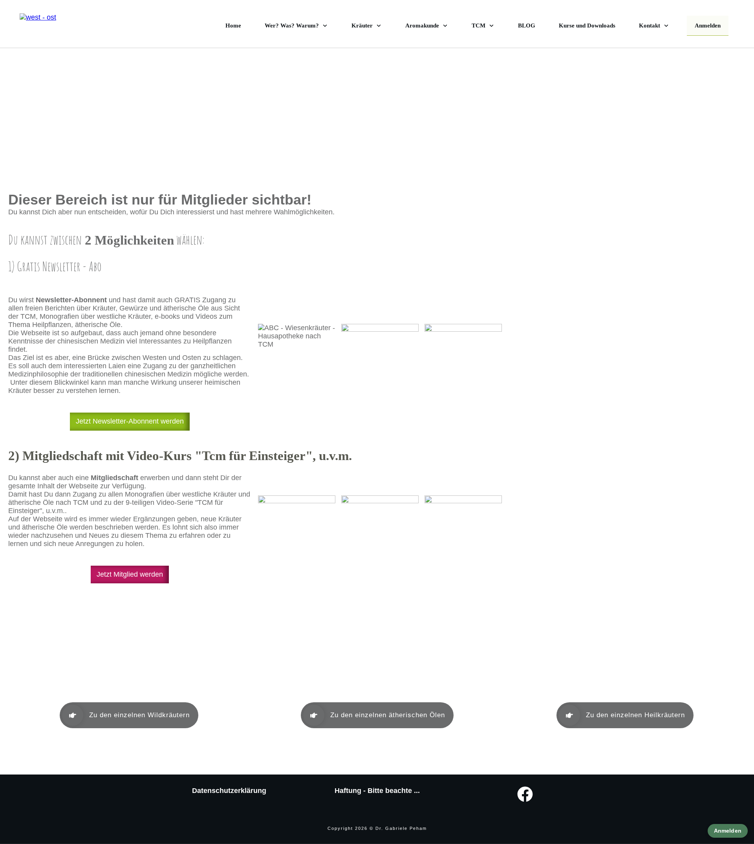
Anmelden (727, 831)
